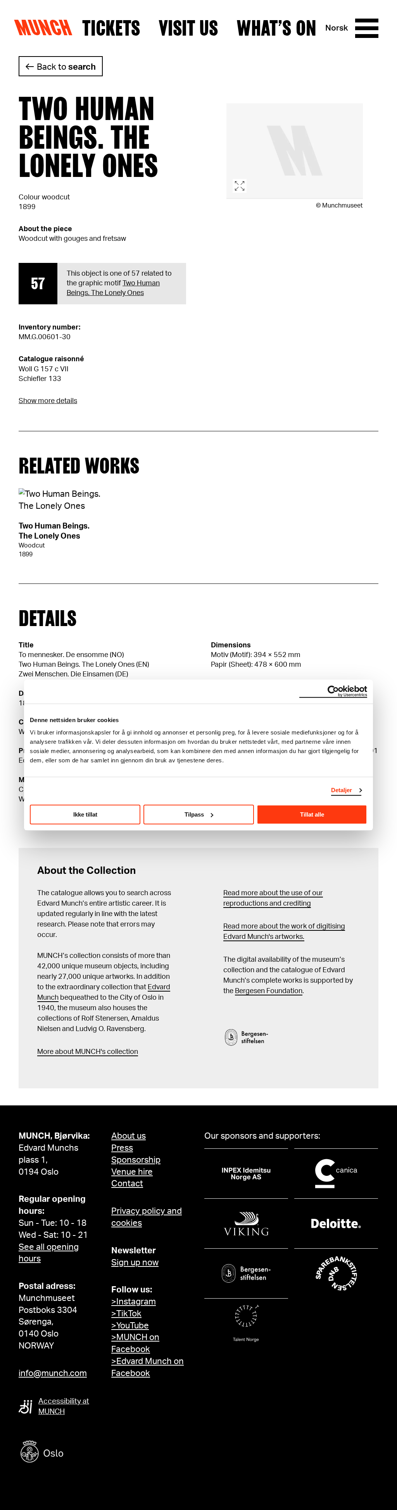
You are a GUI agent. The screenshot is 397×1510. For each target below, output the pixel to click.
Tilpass (194, 814)
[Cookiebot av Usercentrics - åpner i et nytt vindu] (333, 691)
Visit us (188, 28)
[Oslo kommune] (77, 1452)
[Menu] (366, 28)
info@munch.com (53, 1373)
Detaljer (341, 790)
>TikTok (126, 1313)
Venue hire (132, 1172)
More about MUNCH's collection (87, 1051)
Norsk (336, 28)
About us (128, 1136)
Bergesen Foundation (268, 991)
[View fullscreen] (294, 151)
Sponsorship (136, 1160)
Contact (127, 1183)
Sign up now (135, 1262)
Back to (66, 67)
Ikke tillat (85, 814)
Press (122, 1148)
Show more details (48, 401)
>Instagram (133, 1301)
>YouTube (130, 1325)
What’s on (276, 28)
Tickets (111, 28)
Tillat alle (312, 814)
